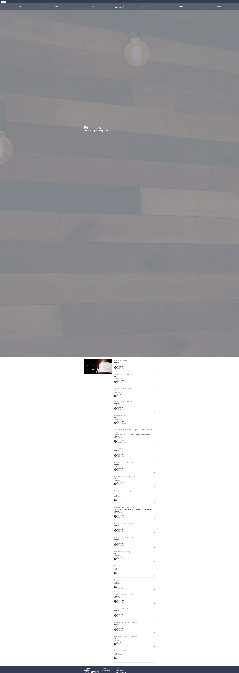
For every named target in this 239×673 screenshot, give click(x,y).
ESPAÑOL (3, 1)
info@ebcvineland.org (123, 672)
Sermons (144, 6)
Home (19, 6)
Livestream (181, 6)
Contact (219, 6)
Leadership (94, 6)
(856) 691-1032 (122, 670)
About (56, 6)
